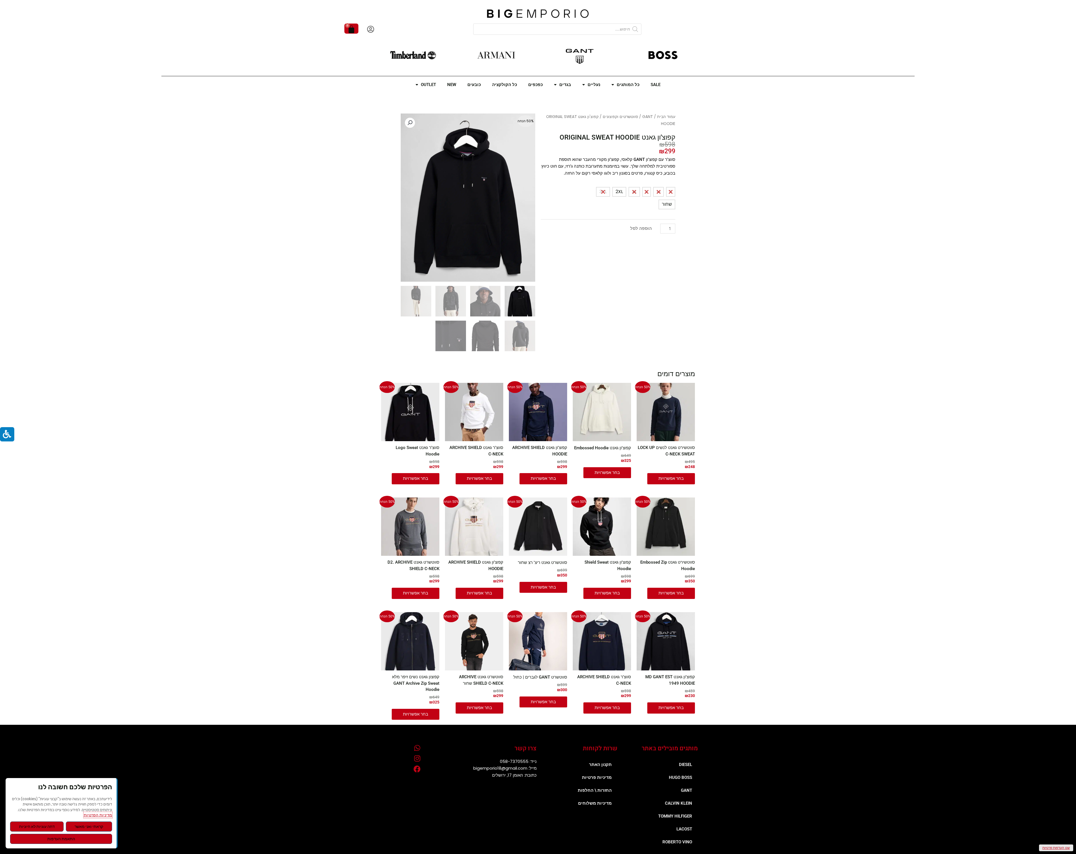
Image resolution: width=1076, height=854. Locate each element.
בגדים (565, 84)
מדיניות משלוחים (595, 803)
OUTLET (428, 84)
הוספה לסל (641, 228)
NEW (451, 84)
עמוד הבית (666, 116)
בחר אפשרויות (671, 478)
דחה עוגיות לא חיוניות (37, 826)
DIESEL (685, 764)
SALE (655, 84)
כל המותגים (628, 84)
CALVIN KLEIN (678, 803)
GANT (647, 116)
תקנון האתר (600, 764)
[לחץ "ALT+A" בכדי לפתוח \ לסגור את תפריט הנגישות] (7, 434)
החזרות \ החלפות (595, 790)
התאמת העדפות (61, 839)
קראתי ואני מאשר (89, 826)
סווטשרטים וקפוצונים (620, 116)
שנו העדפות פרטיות (1056, 847)
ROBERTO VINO (677, 841)
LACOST (684, 829)
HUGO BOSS (680, 777)
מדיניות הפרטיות (98, 815)
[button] (410, 123)
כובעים (474, 84)
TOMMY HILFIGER (675, 816)
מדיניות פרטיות (597, 777)
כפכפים (535, 84)
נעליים (594, 84)
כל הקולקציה (504, 84)
